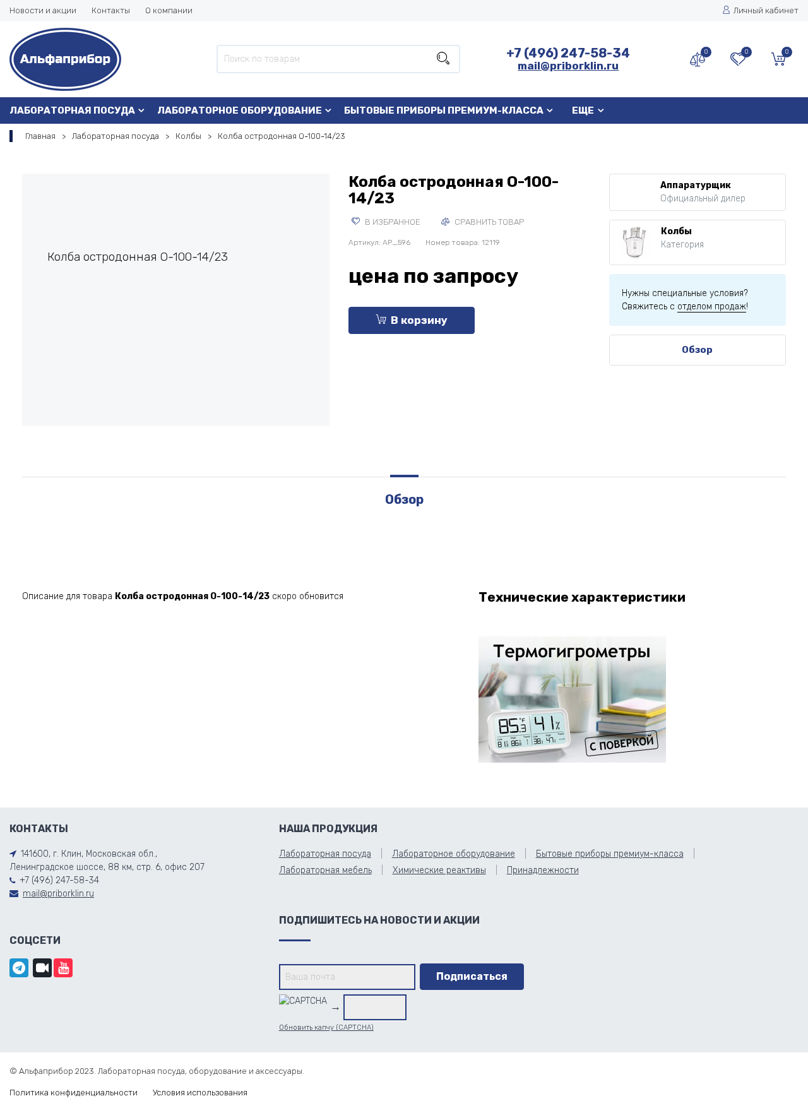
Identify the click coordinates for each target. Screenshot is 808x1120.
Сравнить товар (488, 222)
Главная (40, 136)
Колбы (188, 136)
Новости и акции (42, 10)
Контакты (111, 10)
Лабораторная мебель (325, 870)
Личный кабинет (766, 10)
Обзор (697, 349)
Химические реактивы (439, 870)
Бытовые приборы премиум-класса (444, 110)
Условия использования (200, 1092)
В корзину (419, 320)
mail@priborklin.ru (568, 65)
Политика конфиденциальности (73, 1092)
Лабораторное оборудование (239, 110)
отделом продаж (711, 306)
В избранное (391, 222)
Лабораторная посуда (72, 110)
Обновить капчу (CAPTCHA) (326, 1027)
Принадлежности (543, 870)
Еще (583, 110)
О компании (169, 10)
